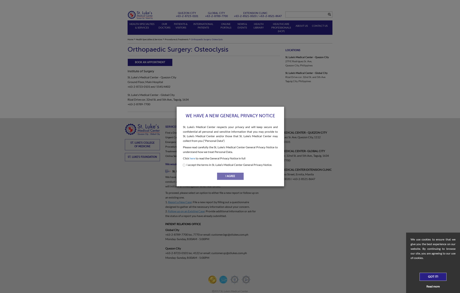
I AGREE (230, 176)
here (192, 158)
